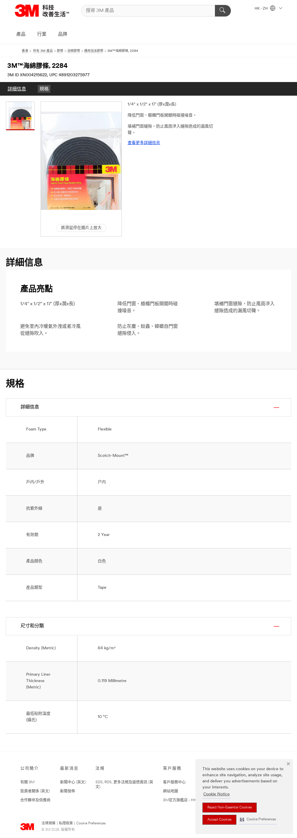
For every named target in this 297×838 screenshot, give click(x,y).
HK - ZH (262, 8)
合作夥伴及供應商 (35, 800)
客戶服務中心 (174, 782)
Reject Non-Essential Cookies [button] (229, 807)
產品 (21, 34)
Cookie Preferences (91, 823)
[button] (258, 819)
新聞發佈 (67, 791)
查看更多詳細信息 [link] (144, 143)
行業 (41, 34)
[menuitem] (17, 89)
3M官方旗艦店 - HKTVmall (185, 800)
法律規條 (48, 823)
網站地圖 (170, 791)
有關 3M (27, 782)
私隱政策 (66, 823)
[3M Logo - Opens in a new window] (42, 10)
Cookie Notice (216, 794)
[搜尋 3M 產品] (223, 11)
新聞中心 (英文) (73, 782)
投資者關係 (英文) (35, 791)
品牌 (62, 34)
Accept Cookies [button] (219, 819)
